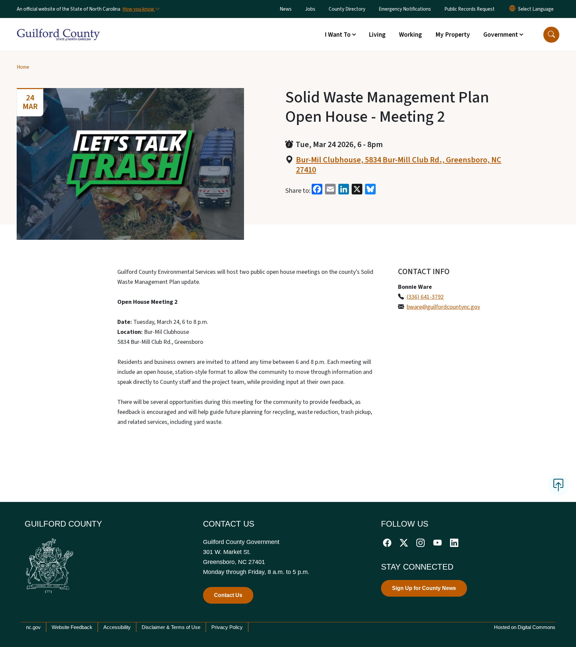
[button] (551, 35)
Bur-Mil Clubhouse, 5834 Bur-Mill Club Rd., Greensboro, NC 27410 (398, 165)
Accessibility (117, 627)
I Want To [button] (338, 34)
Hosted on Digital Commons (524, 627)
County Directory (347, 9)
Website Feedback (72, 627)
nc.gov (33, 627)
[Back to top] (558, 485)
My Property (452, 34)
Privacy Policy (227, 627)
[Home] (58, 27)
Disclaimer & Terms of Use (171, 627)
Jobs (310, 9)
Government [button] (500, 34)
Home (23, 67)
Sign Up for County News (424, 588)
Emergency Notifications (405, 9)
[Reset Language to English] (512, 9)
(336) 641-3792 (425, 297)
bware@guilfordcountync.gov (443, 307)
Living (377, 34)
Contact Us (228, 595)
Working (410, 34)
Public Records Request (469, 9)
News (286, 9)
